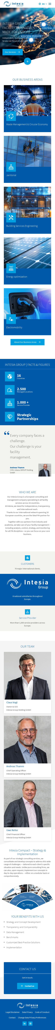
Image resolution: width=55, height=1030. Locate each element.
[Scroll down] (27, 61)
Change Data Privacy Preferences (32, 1017)
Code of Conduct (42, 1012)
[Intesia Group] (27, 1005)
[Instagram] (30, 1024)
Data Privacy (27, 1012)
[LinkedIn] (25, 1024)
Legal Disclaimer (13, 1012)
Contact (12, 1017)
